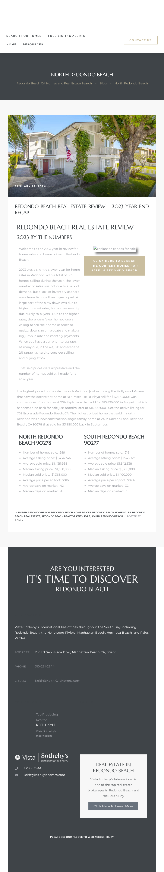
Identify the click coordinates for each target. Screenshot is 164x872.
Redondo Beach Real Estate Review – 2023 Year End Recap (82, 209)
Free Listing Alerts (66, 35)
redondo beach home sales (111, 512)
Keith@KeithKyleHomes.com (58, 681)
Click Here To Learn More (113, 806)
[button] (141, 40)
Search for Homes (24, 35)
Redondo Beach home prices (71, 512)
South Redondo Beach (107, 516)
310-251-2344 (45, 666)
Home (11, 44)
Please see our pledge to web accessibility (82, 836)
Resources (33, 44)
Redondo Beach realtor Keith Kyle (65, 516)
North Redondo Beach (34, 512)
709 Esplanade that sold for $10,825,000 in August (97, 402)
